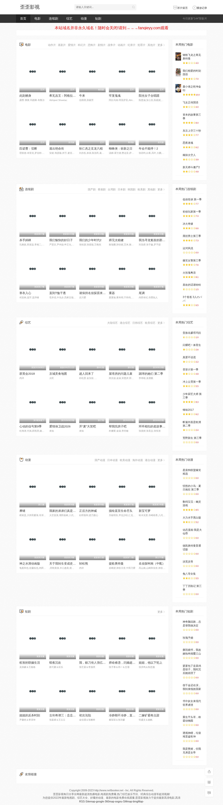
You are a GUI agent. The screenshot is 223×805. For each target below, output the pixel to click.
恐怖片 (92, 45)
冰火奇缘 (188, 223)
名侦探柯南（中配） (152, 563)
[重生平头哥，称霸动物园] (178, 719)
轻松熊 (83, 563)
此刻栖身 (25, 95)
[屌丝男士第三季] (178, 237)
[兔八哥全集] (178, 575)
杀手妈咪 (25, 240)
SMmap (127, 801)
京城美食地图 (58, 373)
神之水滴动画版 (29, 563)
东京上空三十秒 (192, 130)
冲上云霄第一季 (192, 381)
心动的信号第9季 (30, 426)
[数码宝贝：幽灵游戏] (178, 503)
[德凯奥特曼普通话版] (178, 547)
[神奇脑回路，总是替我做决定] (178, 623)
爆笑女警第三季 (192, 260)
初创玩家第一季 (192, 211)
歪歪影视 (30, 7)
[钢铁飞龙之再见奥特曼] (178, 56)
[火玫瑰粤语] (178, 274)
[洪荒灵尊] (178, 563)
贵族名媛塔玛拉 (192, 332)
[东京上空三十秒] (178, 132)
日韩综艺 (137, 322)
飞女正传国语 (190, 102)
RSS (82, 801)
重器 (112, 293)
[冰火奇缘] (178, 225)
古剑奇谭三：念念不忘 (64, 715)
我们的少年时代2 (90, 240)
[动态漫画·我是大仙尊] (178, 531)
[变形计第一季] (178, 371)
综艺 (69, 18)
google (100, 801)
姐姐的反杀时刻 (29, 715)
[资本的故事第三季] (178, 116)
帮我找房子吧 (118, 426)
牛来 (82, 95)
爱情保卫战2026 (60, 426)
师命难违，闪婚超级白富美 (126, 662)
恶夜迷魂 (188, 142)
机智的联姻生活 (29, 662)
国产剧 (92, 189)
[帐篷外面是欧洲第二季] (178, 424)
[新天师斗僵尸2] (178, 169)
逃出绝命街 (56, 148)
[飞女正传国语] (178, 104)
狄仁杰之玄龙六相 (91, 148)
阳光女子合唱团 (149, 95)
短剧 (98, 18)
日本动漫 (112, 460)
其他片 (151, 45)
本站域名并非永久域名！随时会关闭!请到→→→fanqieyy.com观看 (111, 28)
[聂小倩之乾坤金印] (178, 88)
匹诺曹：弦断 (28, 148)
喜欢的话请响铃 (192, 284)
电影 (37, 18)
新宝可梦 (145, 510)
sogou (118, 801)
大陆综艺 (112, 322)
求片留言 (182, 8)
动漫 (84, 18)
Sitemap (90, 801)
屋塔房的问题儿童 (120, 373)
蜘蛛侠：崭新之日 (120, 148)
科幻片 (82, 45)
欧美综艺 (150, 322)
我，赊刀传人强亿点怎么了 (96, 662)
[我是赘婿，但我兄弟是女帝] (178, 750)
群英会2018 (27, 373)
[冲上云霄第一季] (178, 383)
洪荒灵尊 (188, 561)
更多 (160, 45)
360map (109, 801)
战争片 (112, 45)
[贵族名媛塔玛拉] (178, 334)
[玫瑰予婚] (178, 639)
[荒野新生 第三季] (178, 439)
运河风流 (188, 248)
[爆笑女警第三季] (178, 262)
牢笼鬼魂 (115, 95)
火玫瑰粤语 (189, 272)
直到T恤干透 (57, 293)
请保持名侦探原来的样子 (95, 293)
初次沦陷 (85, 715)
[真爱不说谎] (178, 359)
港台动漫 (150, 460)
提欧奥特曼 (116, 563)
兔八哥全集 (189, 573)
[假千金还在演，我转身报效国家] (178, 687)
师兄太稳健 (116, 240)
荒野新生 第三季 (192, 438)
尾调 (142, 293)
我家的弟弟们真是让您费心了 (68, 510)
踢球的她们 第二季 (151, 373)
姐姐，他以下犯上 (150, 662)
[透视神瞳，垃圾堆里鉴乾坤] (178, 734)
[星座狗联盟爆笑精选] (178, 472)
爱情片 (72, 45)
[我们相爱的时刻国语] (178, 72)
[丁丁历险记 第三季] (178, 587)
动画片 (122, 45)
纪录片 (131, 45)
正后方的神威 (88, 510)
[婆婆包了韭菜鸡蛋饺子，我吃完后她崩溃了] (178, 667)
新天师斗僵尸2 (191, 167)
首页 (23, 18)
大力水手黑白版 (192, 517)
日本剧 (122, 189)
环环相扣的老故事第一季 (155, 426)
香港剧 (102, 189)
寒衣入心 (25, 293)
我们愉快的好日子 (61, 240)
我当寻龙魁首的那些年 (153, 240)
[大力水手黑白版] (178, 519)
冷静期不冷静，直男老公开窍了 (129, 715)
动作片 (52, 45)
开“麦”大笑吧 (87, 426)
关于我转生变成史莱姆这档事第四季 (72, 563)
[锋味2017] (178, 411)
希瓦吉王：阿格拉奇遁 (64, 95)
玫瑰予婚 (188, 637)
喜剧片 (62, 45)
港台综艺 (125, 322)
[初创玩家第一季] (178, 213)
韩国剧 (131, 189)
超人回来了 (86, 373)
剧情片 (102, 45)
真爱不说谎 (189, 357)
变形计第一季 (190, 369)
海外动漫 (137, 460)
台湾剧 (112, 189)
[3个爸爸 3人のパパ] (178, 299)
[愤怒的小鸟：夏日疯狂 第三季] (178, 487)
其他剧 (151, 189)
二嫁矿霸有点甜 (149, 715)
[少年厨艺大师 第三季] (178, 395)
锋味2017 (188, 409)
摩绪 (22, 510)
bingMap (138, 801)
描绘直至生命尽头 (120, 510)
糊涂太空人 (189, 155)
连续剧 (53, 18)
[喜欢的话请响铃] (178, 286)
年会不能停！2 (148, 148)
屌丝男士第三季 (192, 236)
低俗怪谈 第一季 (192, 199)
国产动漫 (100, 460)
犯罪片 (141, 45)
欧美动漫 (125, 460)
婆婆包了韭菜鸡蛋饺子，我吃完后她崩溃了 (192, 669)
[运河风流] (178, 250)
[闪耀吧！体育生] (178, 347)
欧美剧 (141, 189)
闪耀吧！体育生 (192, 345)
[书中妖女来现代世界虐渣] (178, 703)
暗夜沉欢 (55, 662)
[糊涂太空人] (178, 156)
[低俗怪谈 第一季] (178, 201)
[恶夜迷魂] (178, 144)
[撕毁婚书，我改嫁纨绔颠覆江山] (178, 651)
